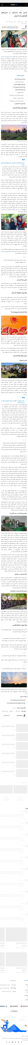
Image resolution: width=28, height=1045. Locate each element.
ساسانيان (10, 555)
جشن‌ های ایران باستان (6, 56)
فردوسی (8, 197)
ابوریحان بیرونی (5, 251)
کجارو (16, 689)
